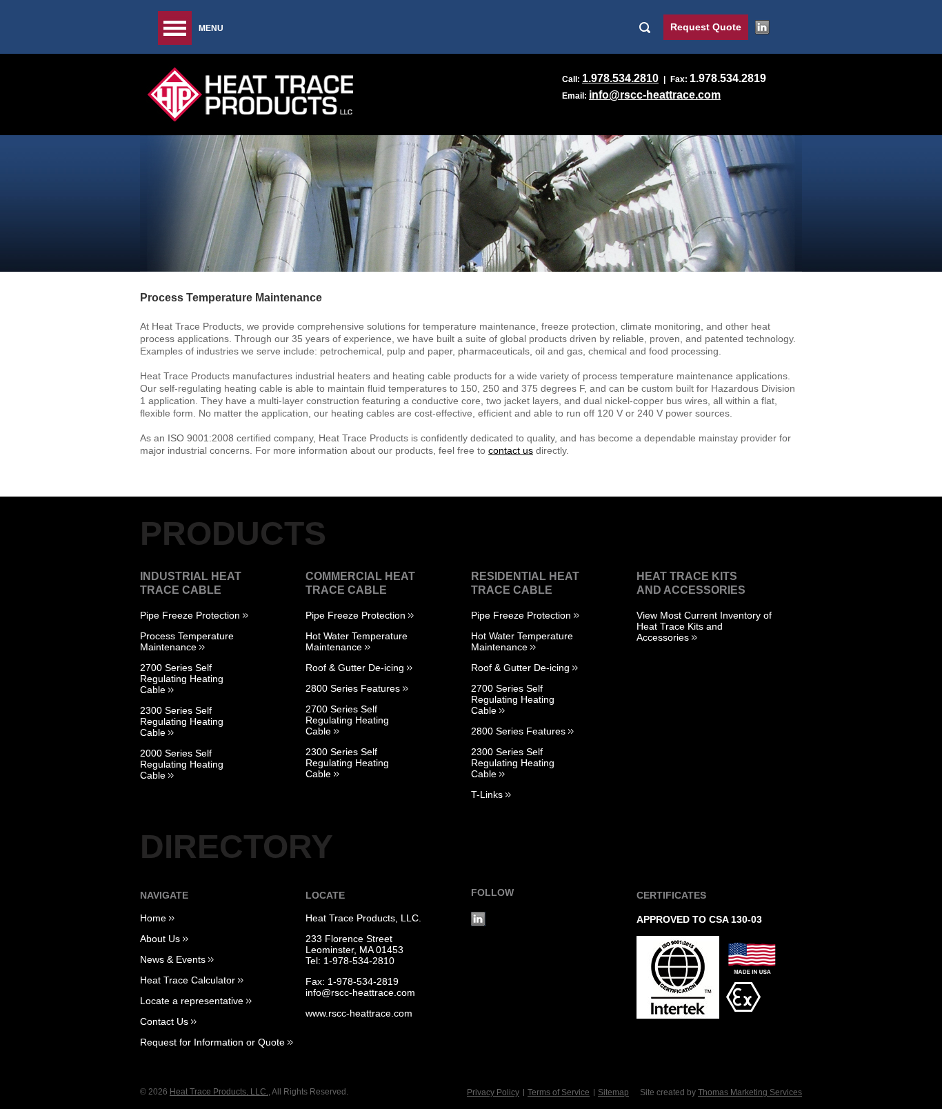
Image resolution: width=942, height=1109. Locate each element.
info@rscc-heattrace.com (655, 95)
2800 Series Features (352, 688)
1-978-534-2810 (358, 960)
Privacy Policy (493, 1092)
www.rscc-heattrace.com (358, 1013)
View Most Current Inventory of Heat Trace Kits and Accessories (704, 626)
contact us (510, 450)
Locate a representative (191, 1000)
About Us (160, 938)
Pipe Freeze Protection (190, 615)
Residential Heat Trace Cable (525, 583)
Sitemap (613, 1092)
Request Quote (705, 26)
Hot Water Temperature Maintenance (356, 641)
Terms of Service (559, 1092)
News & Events (173, 959)
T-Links (487, 794)
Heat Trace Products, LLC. (363, 917)
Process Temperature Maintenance (187, 641)
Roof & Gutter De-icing (354, 667)
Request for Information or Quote (212, 1042)
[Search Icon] (648, 27)
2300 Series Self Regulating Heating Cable (181, 721)
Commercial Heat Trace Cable (360, 583)
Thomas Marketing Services (750, 1092)
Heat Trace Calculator (187, 980)
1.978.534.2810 (620, 78)
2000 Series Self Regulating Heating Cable (181, 764)
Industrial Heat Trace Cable (190, 583)
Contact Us (164, 1021)
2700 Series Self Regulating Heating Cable (181, 678)
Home (153, 917)
